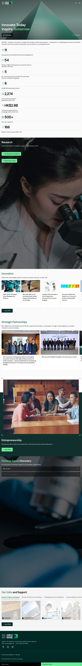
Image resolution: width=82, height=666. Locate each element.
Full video (8, 35)
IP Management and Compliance (54, 597)
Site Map (17, 654)
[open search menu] (76, 3)
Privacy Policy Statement (8, 654)
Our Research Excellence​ (12, 154)
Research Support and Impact (11, 597)
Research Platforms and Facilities (32, 597)
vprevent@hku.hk (9, 643)
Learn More (7, 311)
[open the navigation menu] (79, 3)
